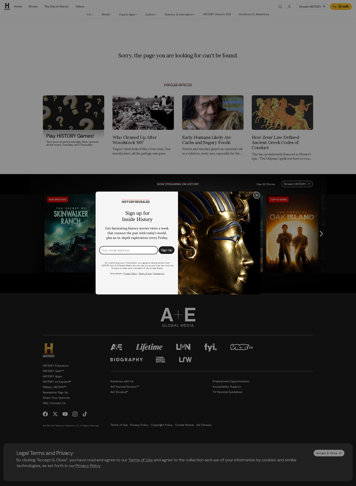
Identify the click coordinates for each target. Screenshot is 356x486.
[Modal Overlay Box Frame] (178, 243)
